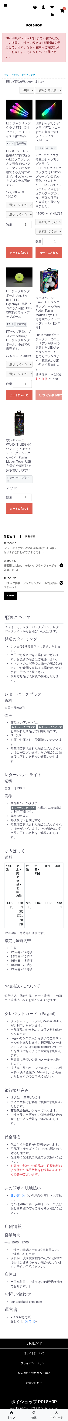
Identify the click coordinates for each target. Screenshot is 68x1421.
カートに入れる (19, 252)
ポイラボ (29, 1321)
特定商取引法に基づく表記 (34, 1373)
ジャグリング (28, 75)
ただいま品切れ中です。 (50, 395)
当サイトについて (34, 1353)
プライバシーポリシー (34, 1363)
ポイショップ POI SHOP (34, 1401)
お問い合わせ (34, 1382)
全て (6, 75)
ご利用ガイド (34, 1343)
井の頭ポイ (18, 1195)
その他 (15, 75)
